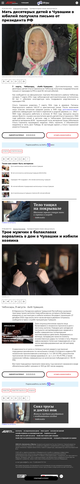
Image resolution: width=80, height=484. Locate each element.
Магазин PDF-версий (57, 431)
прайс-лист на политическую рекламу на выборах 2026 (34, 438)
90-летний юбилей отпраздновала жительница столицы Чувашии (32, 186)
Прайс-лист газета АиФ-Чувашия (47, 435)
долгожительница (70, 110)
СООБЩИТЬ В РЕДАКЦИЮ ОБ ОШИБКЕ (65, 438)
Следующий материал (41, 478)
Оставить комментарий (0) (62, 135)
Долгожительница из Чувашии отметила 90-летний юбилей (30, 193)
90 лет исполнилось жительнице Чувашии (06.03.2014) (28, 173)
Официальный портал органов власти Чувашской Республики (22, 76)
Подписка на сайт (50, 433)
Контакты (19, 431)
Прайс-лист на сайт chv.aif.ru (25, 435)
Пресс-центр (45, 431)
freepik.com (5, 296)
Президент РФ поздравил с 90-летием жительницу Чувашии (30, 179)
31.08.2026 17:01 (6, 229)
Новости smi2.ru (9, 223)
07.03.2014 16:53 (7, 8)
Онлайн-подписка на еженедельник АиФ (29, 433)
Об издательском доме (31, 431)
